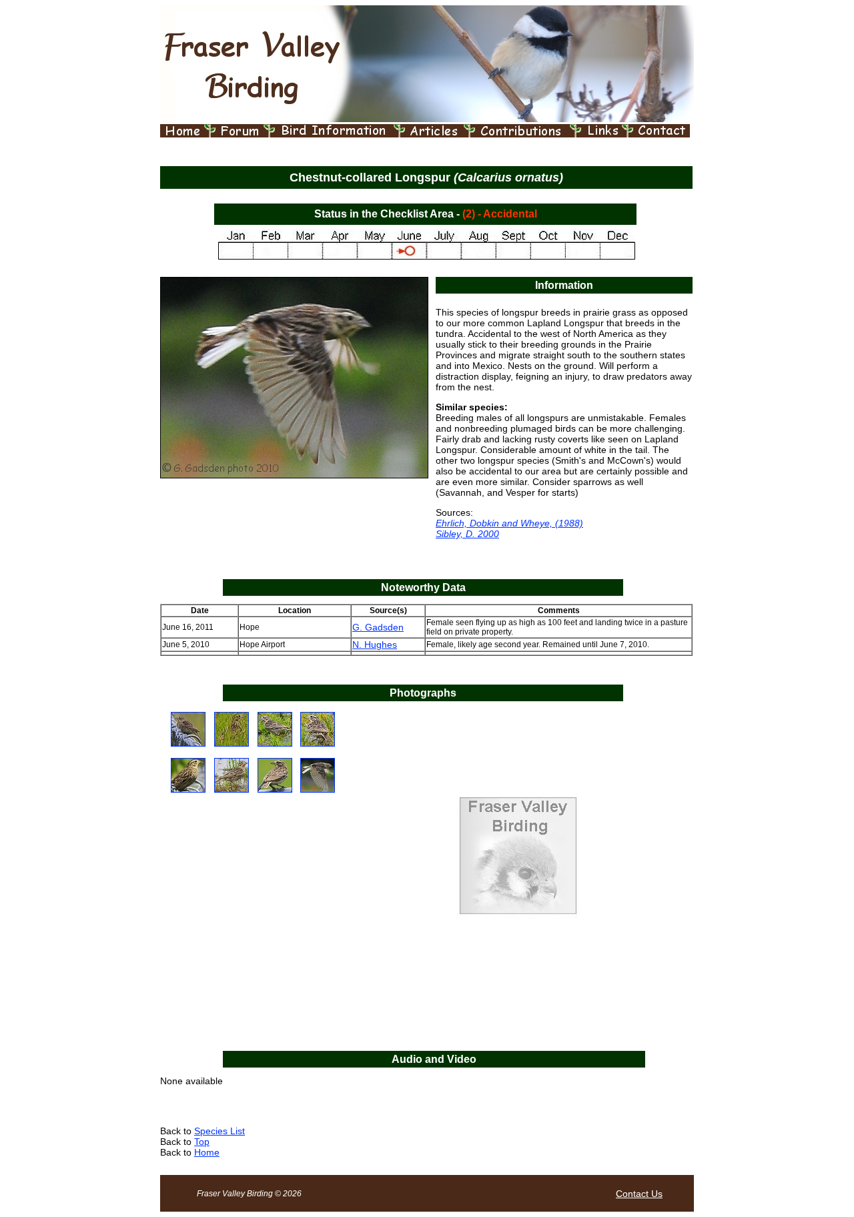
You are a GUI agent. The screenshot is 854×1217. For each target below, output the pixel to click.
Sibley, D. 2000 (467, 533)
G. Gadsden (378, 627)
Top (201, 1141)
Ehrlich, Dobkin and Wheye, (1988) (509, 523)
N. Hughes (374, 644)
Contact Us (639, 1193)
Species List (219, 1131)
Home (207, 1152)
